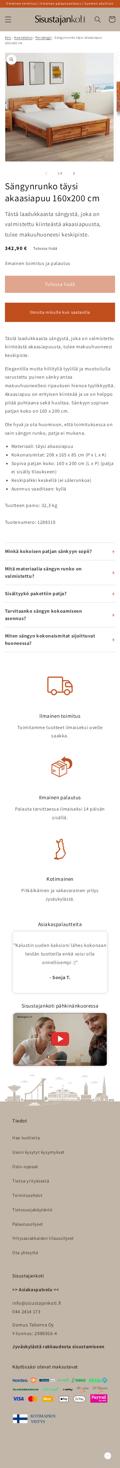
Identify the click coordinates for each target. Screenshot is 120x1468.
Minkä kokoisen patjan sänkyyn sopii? (48, 551)
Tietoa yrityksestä (30, 1181)
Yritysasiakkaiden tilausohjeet (43, 1238)
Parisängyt (43, 37)
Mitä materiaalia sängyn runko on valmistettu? (43, 572)
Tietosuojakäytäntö (32, 1210)
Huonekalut (23, 37)
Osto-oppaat (25, 1166)
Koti (8, 37)
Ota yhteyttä (25, 1252)
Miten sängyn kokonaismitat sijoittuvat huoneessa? (50, 639)
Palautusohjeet (27, 1224)
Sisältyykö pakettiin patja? (36, 593)
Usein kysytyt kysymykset (38, 1152)
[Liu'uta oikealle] (74, 173)
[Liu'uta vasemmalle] (46, 173)
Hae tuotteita (26, 1138)
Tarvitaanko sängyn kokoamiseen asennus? (43, 615)
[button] (8, 19)
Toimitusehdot (27, 1195)
